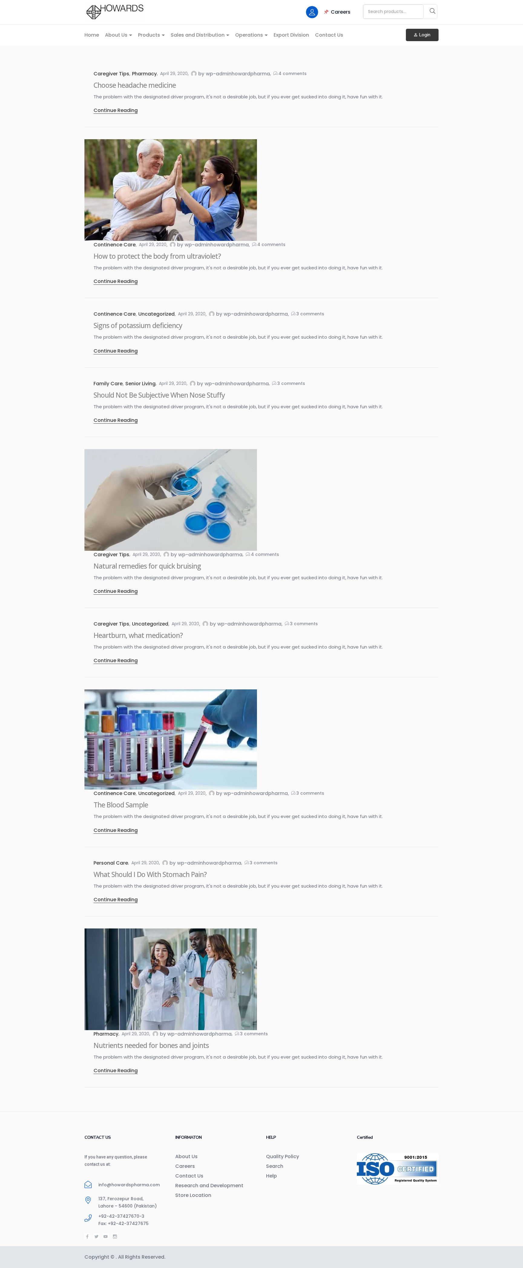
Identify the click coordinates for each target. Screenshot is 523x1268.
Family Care (108, 383)
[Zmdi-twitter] (96, 1236)
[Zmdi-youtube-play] (105, 1236)
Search (274, 1166)
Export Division (291, 34)
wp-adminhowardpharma (238, 73)
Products (149, 34)
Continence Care (115, 244)
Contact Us (329, 34)
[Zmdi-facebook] (87, 1236)
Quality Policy (282, 1156)
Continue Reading (116, 110)
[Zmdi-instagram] (115, 1236)
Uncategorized (156, 313)
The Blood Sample (121, 805)
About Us (117, 34)
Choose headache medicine (135, 85)
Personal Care (111, 862)
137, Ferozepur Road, (120, 1199)
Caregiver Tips (111, 73)
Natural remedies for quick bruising (147, 566)
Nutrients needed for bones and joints (151, 1045)
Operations (249, 34)
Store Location (193, 1195)
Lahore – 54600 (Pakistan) (127, 1206)
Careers (340, 11)
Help (271, 1175)
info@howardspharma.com (129, 1185)
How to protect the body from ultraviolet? (157, 256)
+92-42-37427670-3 (121, 1216)
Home (91, 34)
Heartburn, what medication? (138, 635)
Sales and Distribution (198, 34)
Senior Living (140, 383)
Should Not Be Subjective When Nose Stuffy (159, 395)
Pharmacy (144, 73)
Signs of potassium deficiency (138, 325)
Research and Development (209, 1185)
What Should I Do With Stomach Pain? (150, 874)
